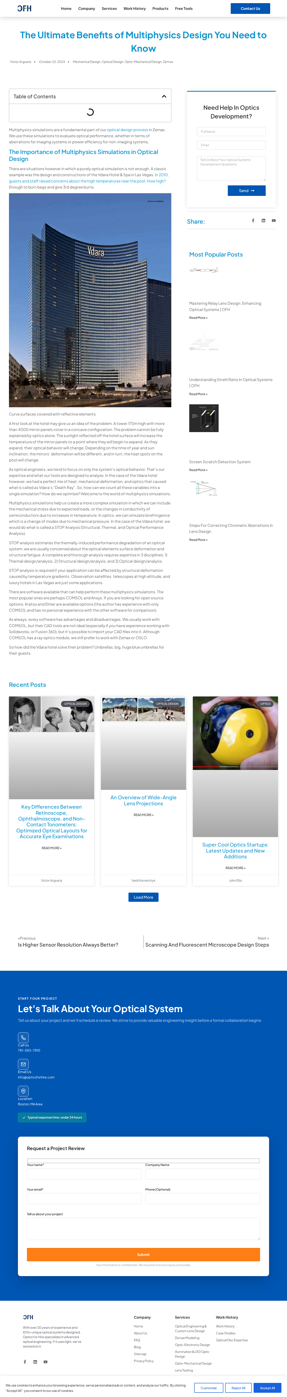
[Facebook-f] (253, 221)
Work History (135, 8)
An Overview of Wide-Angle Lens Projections (144, 800)
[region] (143, 1386)
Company (86, 8)
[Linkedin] (263, 221)
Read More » (198, 317)
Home (66, 8)
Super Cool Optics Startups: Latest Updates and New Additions (235, 850)
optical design (112, 62)
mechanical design (86, 62)
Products (160, 8)
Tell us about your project (45, 1214)
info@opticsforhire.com (36, 1077)
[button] (164, 96)
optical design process (127, 129)
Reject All (238, 1388)
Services (109, 8)
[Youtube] (274, 221)
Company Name (157, 1165)
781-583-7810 (29, 1050)
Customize (209, 1388)
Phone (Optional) (157, 1189)
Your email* (35, 1189)
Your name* (35, 1165)
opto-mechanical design (143, 62)
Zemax (168, 62)
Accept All (267, 1388)
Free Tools (184, 8)
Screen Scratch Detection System (219, 461)
